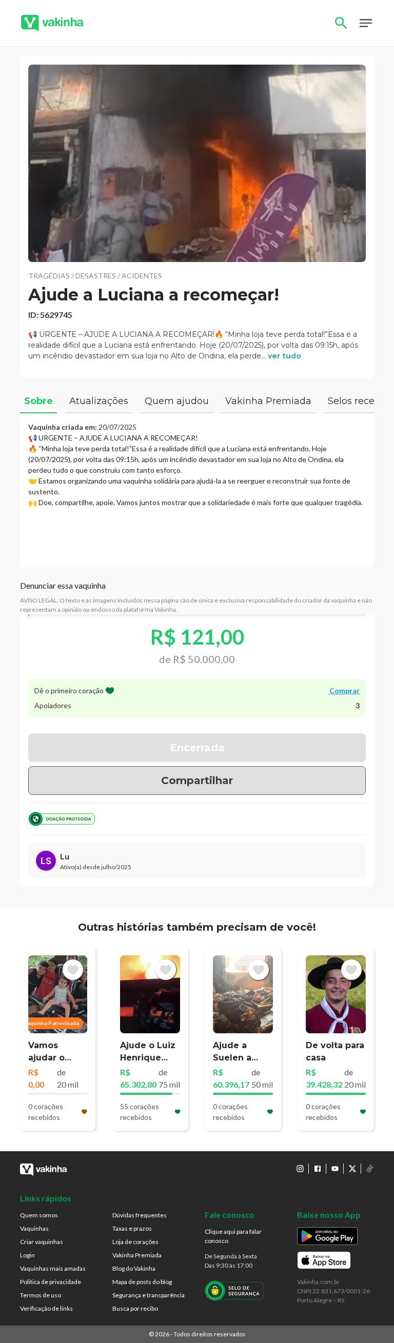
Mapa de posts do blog (142, 1282)
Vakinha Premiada (137, 1255)
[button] (197, 163)
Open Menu (366, 23)
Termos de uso (40, 1295)
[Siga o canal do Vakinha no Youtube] (335, 1169)
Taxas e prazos (132, 1228)
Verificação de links (46, 1308)
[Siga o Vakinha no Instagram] (300, 1169)
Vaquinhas (34, 1228)
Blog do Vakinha (133, 1268)
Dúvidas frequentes (139, 1215)
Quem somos (39, 1215)
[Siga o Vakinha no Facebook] (317, 1169)
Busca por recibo (135, 1308)
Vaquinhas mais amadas (53, 1268)
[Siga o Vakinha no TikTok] (370, 1169)
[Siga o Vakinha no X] (352, 1169)
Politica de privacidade (50, 1282)
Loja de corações (135, 1242)
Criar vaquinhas (41, 1242)
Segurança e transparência (148, 1295)
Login (27, 1255)
